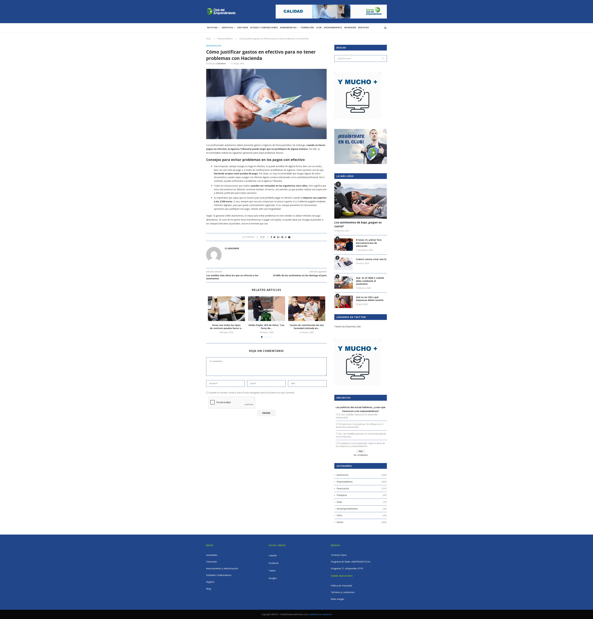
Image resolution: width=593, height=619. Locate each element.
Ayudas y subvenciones (264, 27)
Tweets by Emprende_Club (347, 326)
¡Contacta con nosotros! (320, 614)
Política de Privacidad (341, 585)
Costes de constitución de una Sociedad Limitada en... (307, 327)
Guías (362, 501)
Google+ (273, 578)
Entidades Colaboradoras (218, 575)
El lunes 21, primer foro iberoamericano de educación (369, 242)
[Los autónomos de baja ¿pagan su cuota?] (360, 201)
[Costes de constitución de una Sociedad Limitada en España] (306, 308)
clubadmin (221, 63)
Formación (307, 27)
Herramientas (288, 27)
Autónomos (362, 474)
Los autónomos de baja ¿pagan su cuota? (358, 224)
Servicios (227, 27)
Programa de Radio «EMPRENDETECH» (350, 561)
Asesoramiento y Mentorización (222, 568)
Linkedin (273, 555)
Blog (208, 588)
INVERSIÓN (350, 27)
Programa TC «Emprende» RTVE (347, 568)
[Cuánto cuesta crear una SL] (343, 264)
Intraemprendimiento (362, 508)
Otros (362, 515)
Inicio (208, 38)
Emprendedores (225, 38)
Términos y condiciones (343, 592)
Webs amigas (337, 599)
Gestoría (242, 27)
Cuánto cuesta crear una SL (371, 259)
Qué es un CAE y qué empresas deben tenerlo (369, 299)
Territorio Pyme (339, 555)
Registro (363, 27)
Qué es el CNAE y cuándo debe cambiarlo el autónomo (370, 280)
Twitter (272, 570)
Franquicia (362, 495)
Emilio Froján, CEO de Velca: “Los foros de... (266, 327)
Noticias (212, 27)
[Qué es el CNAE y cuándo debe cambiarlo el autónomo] (343, 282)
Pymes (362, 522)
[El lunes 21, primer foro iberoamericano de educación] (343, 244)
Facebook (273, 563)
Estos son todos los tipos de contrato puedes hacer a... (226, 327)
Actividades (211, 555)
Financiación (362, 488)
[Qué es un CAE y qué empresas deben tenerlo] (343, 302)
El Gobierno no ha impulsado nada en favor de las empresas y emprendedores (360, 445)
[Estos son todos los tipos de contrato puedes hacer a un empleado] (226, 308)
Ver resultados (360, 454)
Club (319, 27)
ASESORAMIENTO (333, 27)
